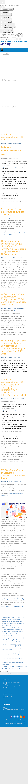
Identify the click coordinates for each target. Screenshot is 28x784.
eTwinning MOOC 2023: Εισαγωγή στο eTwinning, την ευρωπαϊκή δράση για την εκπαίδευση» (12, 653)
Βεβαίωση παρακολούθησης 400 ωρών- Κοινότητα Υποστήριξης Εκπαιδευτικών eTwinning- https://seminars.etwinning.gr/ (12, 629)
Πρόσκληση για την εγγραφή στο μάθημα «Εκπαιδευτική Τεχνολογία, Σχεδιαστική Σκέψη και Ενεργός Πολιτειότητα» (13, 248)
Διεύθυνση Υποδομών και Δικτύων (16, 723)
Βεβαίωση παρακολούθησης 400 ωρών (12, 137)
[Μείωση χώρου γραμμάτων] (17, 39)
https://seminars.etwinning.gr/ (9, 167)
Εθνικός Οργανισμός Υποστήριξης (11, 682)
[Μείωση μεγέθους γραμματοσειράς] (19, 36)
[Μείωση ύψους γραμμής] (13, 37)
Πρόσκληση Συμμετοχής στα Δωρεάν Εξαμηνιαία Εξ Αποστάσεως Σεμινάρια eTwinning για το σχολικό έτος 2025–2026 (13, 347)
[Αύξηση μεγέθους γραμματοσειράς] (22, 36)
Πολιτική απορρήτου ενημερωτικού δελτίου (13, 709)
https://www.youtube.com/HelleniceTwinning (12, 606)
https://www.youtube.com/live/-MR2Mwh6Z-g (12, 599)
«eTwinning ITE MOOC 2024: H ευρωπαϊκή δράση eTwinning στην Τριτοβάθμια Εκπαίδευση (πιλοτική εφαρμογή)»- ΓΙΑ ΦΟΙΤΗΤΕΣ (14, 639)
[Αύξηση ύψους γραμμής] (15, 37)
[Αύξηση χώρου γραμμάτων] (20, 39)
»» (20, 673)
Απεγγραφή (5, 708)
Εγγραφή (5, 707)
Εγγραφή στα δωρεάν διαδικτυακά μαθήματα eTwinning (12, 212)
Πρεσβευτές (6, 683)
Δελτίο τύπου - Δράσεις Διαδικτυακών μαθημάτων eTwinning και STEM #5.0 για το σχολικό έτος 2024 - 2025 (13, 623)
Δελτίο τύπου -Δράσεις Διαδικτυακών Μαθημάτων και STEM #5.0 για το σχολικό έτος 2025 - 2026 (13, 299)
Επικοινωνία (6, 697)
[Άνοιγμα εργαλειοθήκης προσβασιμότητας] (2, 2)
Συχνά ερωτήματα (7, 696)
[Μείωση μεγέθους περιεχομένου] (19, 34)
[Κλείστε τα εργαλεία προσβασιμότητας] (4, 7)
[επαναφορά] (1, 7)
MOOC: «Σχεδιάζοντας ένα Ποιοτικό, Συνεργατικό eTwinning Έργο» (13, 474)
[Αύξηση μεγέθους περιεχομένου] (21, 34)
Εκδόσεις (5, 684)
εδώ (15, 310)
